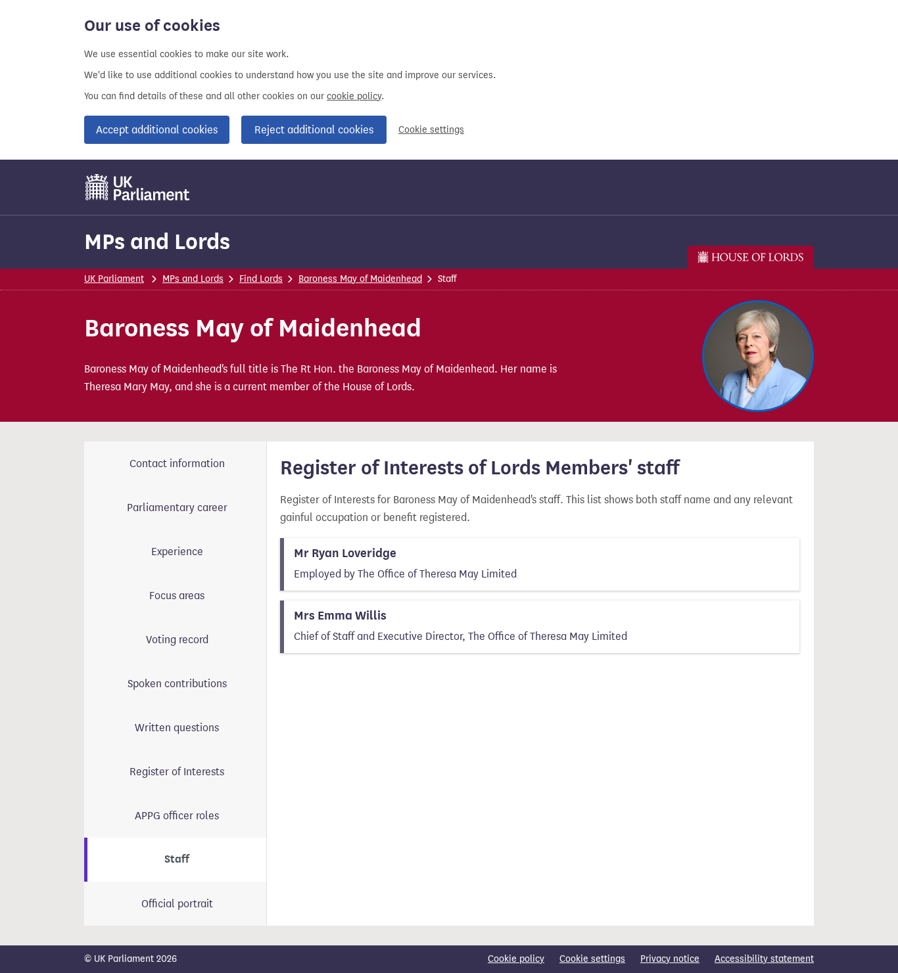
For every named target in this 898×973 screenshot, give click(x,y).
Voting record (177, 639)
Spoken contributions (177, 683)
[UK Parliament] (137, 187)
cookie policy (354, 96)
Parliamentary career (177, 507)
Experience (177, 551)
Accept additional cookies (157, 130)
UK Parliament (114, 278)
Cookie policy (516, 958)
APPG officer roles (177, 815)
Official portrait (177, 903)
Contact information (177, 463)
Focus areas (176, 595)
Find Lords (261, 278)
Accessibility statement (764, 958)
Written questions (177, 727)
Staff (176, 859)
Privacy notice (669, 958)
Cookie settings (431, 129)
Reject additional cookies (313, 130)
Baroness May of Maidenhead (360, 278)
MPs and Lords (157, 241)
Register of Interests (177, 771)
